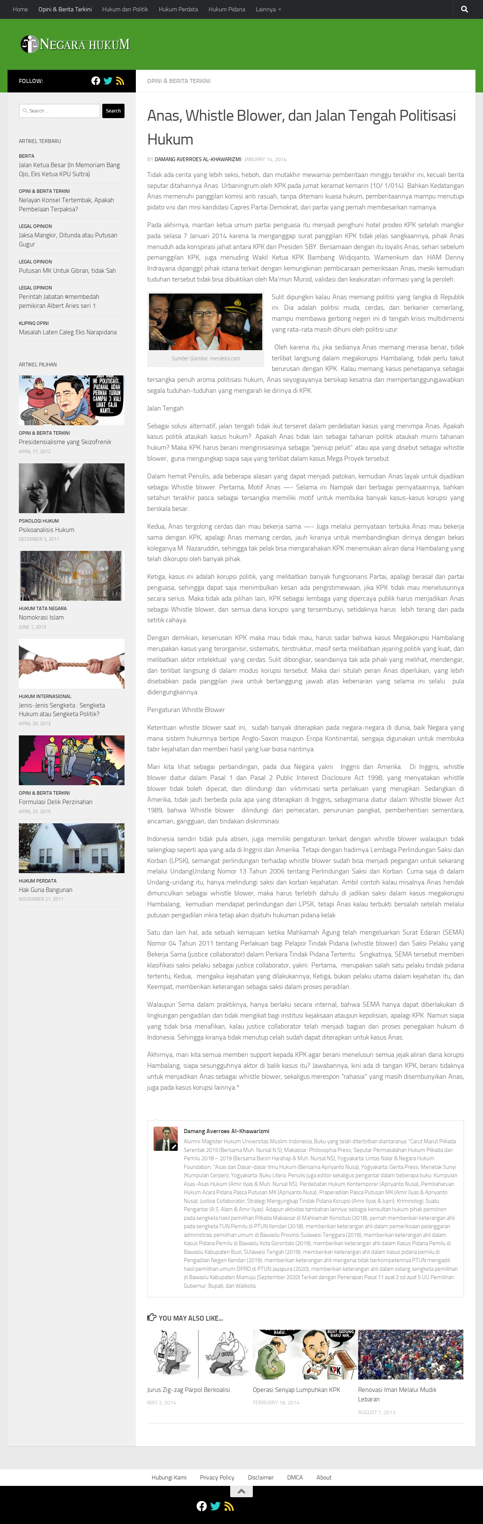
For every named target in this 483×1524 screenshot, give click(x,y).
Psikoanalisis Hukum (46, 530)
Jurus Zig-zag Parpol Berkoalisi (188, 1390)
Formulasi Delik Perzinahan (55, 802)
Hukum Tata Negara (43, 608)
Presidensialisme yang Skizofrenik (65, 442)
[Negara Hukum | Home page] (74, 44)
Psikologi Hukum (39, 521)
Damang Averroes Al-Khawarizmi (198, 159)
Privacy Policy (217, 1477)
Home (20, 9)
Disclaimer (261, 1477)
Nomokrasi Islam (41, 617)
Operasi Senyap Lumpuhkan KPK (296, 1390)
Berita (26, 156)
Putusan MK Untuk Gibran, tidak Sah (67, 270)
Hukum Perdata (178, 9)
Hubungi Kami (169, 1477)
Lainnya (266, 9)
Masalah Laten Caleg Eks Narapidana (68, 332)
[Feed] (120, 80)
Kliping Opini (34, 323)
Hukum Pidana (227, 9)
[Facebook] (95, 80)
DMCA (295, 1477)
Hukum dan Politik (125, 9)
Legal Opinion (35, 226)
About (324, 1477)
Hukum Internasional (45, 696)
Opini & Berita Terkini (65, 9)
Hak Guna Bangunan (45, 889)
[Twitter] (107, 80)
